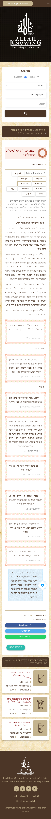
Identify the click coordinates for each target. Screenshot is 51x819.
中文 (12, 189)
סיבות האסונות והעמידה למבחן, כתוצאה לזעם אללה (19, 675)
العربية (18, 173)
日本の (28, 194)
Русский (25, 189)
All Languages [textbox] (37, 95)
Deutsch (38, 184)
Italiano (39, 189)
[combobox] (25, 86)
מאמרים (28, 130)
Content (18, 77)
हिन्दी (40, 194)
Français (24, 179)
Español (24, 184)
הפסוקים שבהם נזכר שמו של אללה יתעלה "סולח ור (19, 700)
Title (32, 77)
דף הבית (39, 130)
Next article (15, 647)
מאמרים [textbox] (40, 86)
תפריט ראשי (26, 4)
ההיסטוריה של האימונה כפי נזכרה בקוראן (19, 724)
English (39, 179)
